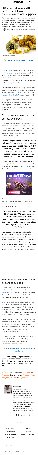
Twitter (33, 375)
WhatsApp (26, 372)
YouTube (13, 378)
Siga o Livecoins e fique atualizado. (21, 60)
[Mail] (24, 414)
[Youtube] (29, 414)
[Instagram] (19, 414)
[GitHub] (16, 414)
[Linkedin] (21, 414)
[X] (26, 414)
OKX (3, 361)
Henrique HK (10, 29)
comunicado (8, 70)
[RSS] (21, 422)
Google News (23, 378)
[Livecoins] (18, 1)
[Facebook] (13, 414)
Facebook (26, 375)
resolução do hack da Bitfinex (11, 95)
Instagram (5, 378)
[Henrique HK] (5, 29)
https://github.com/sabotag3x (20, 389)
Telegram (5, 375)
